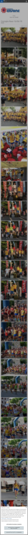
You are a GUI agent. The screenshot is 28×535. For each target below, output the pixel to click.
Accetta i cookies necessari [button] (14, 528)
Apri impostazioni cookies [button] (14, 524)
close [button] (26, 507)
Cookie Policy (3, 518)
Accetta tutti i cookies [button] (14, 532)
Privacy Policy (9, 518)
